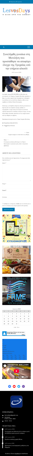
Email (4, 190)
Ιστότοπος (4, 197)
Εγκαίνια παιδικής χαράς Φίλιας (13, 439)
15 (8, 318)
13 (28, 316)
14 (4, 318)
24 (16, 321)
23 (12, 321)
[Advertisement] (16, 32)
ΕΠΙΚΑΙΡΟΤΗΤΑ (14, 123)
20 (28, 318)
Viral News (17, 453)
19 (24, 318)
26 (24, 321)
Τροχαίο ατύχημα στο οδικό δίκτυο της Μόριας (18, 133)
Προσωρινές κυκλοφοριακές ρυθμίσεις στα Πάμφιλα (17, 446)
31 (16, 324)
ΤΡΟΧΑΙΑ (12, 125)
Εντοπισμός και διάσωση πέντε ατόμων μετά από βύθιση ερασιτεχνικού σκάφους (17, 432)
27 (28, 321)
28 (4, 324)
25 (20, 321)
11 (20, 316)
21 (4, 321)
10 (16, 316)
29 (8, 324)
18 (20, 318)
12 (24, 316)
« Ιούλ (14, 327)
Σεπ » (18, 327)
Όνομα (4, 183)
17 (16, 318)
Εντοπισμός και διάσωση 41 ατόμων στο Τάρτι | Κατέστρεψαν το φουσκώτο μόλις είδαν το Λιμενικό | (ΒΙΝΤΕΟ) (15, 142)
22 (8, 321)
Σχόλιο (4, 163)
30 (12, 324)
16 (12, 318)
